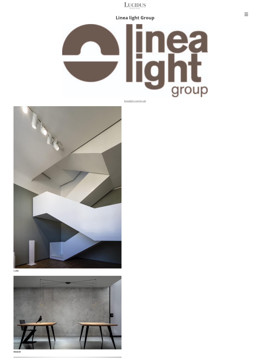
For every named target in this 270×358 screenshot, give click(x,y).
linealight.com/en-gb (135, 101)
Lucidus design (135, 5)
